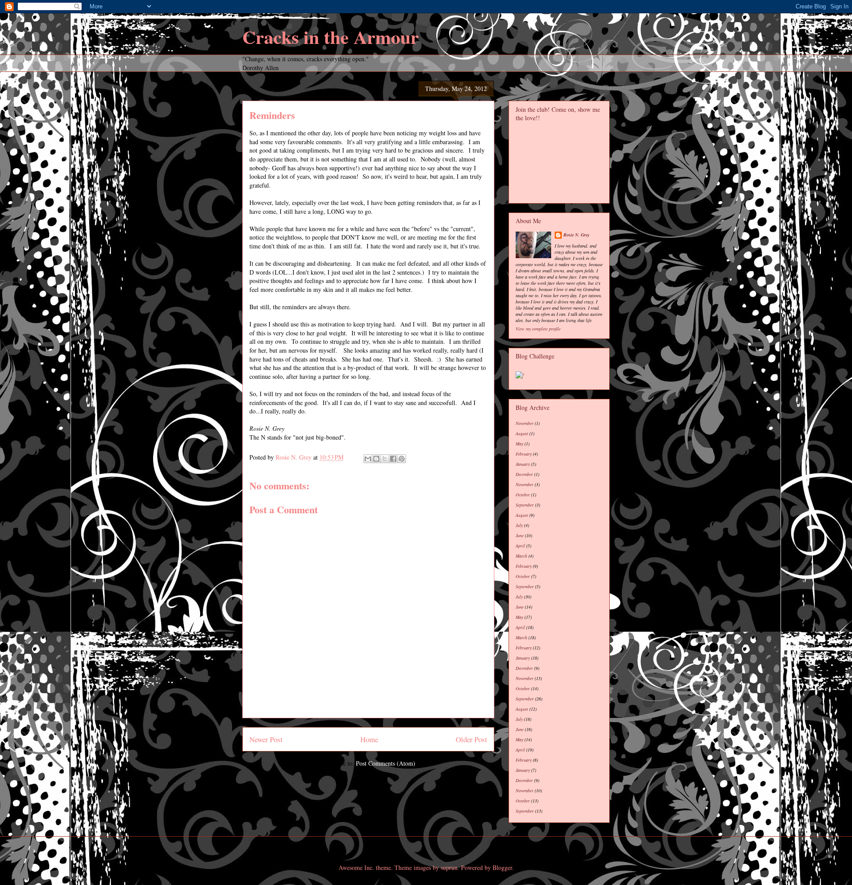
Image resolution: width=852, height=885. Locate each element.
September (525, 505)
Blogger (502, 867)
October (523, 495)
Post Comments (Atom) (385, 763)
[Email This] (367, 458)
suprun (449, 867)
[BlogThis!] (376, 458)
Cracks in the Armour (330, 36)
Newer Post (266, 739)
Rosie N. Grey (576, 235)
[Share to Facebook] (393, 458)
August (522, 433)
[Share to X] (384, 458)
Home (369, 739)
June (520, 535)
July (519, 525)
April (520, 546)
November (524, 423)
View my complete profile (538, 329)
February (524, 454)
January (523, 464)
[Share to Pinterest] (401, 458)
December (524, 474)
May (519, 444)
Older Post (471, 739)
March (521, 556)
